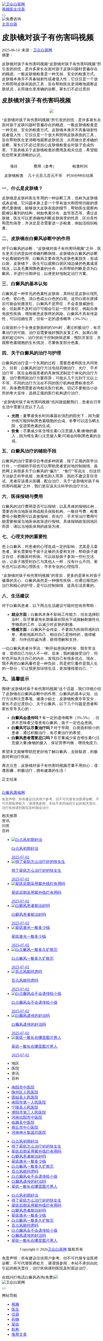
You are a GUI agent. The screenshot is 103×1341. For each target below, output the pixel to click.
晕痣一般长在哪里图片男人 (34, 1186)
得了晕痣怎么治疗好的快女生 (36, 1146)
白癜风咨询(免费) (39, 1277)
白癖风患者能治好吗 (28, 1156)
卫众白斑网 (42, 50)
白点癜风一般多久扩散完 (32, 1166)
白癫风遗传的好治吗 (28, 1181)
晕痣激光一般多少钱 (28, 1161)
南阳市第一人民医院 (28, 1102)
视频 (6, 9)
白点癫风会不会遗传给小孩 (34, 1176)
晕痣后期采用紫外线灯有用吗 (36, 1151)
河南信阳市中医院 (26, 1117)
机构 (15, 1329)
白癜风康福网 (13, 792)
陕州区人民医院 (24, 1092)
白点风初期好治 (24, 1141)
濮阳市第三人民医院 (28, 1112)
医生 (13, 9)
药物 (15, 1319)
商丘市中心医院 (24, 1127)
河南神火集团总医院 (28, 1132)
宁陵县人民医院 (24, 1107)
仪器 (21, 9)
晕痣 (15, 1324)
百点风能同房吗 (24, 1171)
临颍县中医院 (22, 1122)
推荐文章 (19, 1334)
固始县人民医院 (24, 1097)
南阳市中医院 (22, 1087)
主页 (6, 24)
